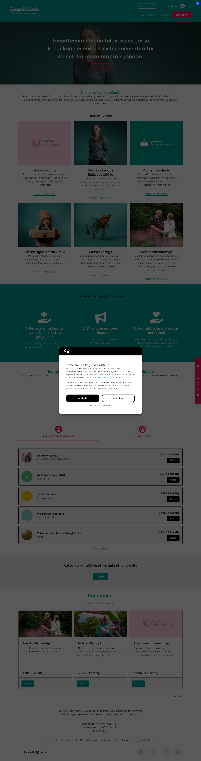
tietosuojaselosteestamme (109, 377)
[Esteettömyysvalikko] (198, 3)
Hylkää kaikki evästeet (100, 405)
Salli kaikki (82, 398)
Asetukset (118, 398)
